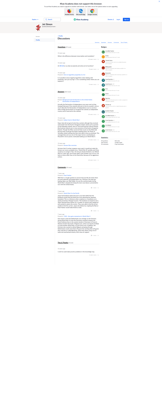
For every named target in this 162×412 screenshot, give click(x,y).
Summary (97, 42)
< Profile (60, 36)
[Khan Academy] (81, 19)
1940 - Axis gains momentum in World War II (77, 216)
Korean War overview (70, 145)
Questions (103, 42)
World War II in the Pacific (71, 193)
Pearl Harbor (67, 175)
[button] (38, 27)
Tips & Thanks (124, 42)
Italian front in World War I (72, 120)
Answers (110, 42)
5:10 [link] (62, 66)
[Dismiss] (159, 1)
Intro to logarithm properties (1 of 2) (74, 75)
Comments (116, 42)
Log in (118, 19)
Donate (110, 19)
